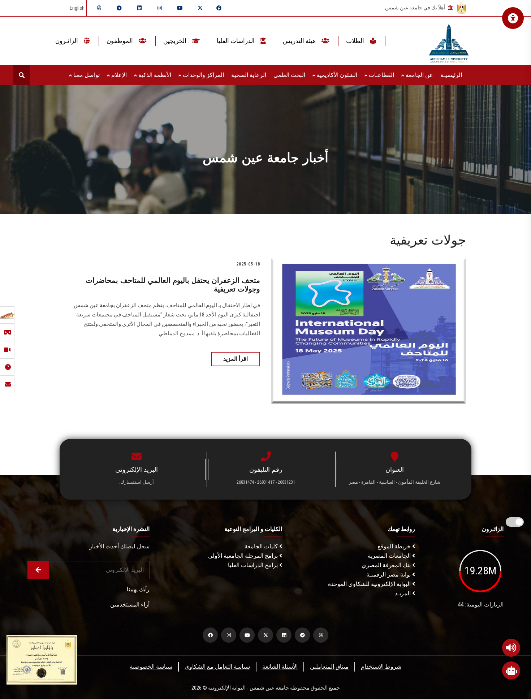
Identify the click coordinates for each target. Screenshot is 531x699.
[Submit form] (38, 570)
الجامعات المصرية (390, 555)
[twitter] (200, 8)
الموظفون (120, 40)
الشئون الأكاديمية (336, 75)
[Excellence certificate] (42, 659)
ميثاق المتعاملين (329, 666)
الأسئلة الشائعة (280, 666)
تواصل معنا (86, 75)
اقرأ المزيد (235, 358)
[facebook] (219, 8)
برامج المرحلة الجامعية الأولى (243, 555)
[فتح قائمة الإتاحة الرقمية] (513, 18)
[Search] (21, 75)
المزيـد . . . (399, 593)
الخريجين (175, 40)
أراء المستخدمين (130, 604)
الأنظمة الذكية (154, 75)
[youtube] (180, 8)
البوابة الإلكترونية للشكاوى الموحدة (370, 584)
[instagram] (160, 8)
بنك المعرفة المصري (387, 565)
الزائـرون (67, 40)
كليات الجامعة (262, 546)
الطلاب (356, 40)
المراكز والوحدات (202, 75)
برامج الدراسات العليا (253, 565)
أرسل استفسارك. (136, 482)
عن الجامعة (418, 75)
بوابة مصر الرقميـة (389, 574)
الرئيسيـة (451, 75)
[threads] (99, 8)
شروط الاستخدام (381, 666)
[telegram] (119, 8)
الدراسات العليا (236, 40)
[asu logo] (448, 41)
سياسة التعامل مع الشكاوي (217, 666)
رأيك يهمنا (138, 589)
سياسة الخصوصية (151, 666)
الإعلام (118, 75)
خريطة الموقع (394, 546)
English (77, 8)
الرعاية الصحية (248, 75)
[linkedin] (139, 8)
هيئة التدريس (300, 40)
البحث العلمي (289, 75)
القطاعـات (380, 75)
